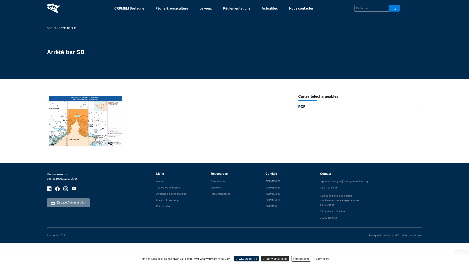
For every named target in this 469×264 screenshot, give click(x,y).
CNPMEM (271, 206)
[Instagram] (65, 188)
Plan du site (163, 206)
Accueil (52, 28)
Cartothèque (218, 181)
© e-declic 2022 (56, 235)
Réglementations (236, 8)
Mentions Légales (412, 235)
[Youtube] (74, 188)
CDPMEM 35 (272, 193)
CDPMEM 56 (272, 200)
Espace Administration (71, 202)
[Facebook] (57, 188)
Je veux (206, 8)
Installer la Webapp (167, 200)
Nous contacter (301, 8)
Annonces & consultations (171, 193)
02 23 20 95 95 (329, 187)
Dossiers (216, 187)
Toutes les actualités (168, 187)
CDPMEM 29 (272, 187)
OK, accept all (247, 258)
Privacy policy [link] (321, 258)
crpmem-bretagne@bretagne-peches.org (344, 181)
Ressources (219, 173)
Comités (271, 173)
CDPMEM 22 (272, 181)
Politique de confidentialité (384, 235)
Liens (160, 173)
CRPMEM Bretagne (129, 8)
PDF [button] (301, 106)
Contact (325, 173)
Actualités (270, 8)
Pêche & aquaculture (172, 8)
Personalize (301, 258)
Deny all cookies (276, 258)
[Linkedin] (49, 188)
